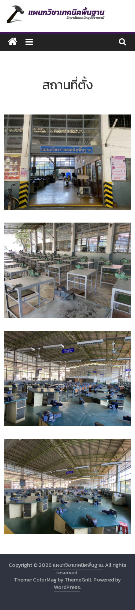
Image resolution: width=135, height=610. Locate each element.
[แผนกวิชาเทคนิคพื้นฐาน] (12, 42)
